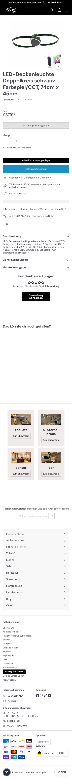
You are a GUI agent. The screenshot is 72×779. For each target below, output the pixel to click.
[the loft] (21, 419)
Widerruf (7, 643)
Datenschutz (9, 663)
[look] (51, 457)
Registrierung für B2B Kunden (17, 635)
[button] (7, 772)
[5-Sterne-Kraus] (51, 419)
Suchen (6, 639)
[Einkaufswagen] (59, 10)
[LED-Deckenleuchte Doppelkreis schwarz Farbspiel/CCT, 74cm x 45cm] (24, 360)
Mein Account (9, 679)
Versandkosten (24, 147)
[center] (21, 457)
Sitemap (7, 651)
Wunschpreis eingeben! (37, 126)
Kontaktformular (11, 631)
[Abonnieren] (52, 516)
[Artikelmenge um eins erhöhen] (16, 141)
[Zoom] (58, 66)
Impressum (8, 655)
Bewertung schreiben (36, 296)
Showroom (8, 627)
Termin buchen (10, 667)
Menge (6, 135)
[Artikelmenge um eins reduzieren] (5, 141)
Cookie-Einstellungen (13, 675)
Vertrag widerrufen (14, 671)
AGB (5, 659)
